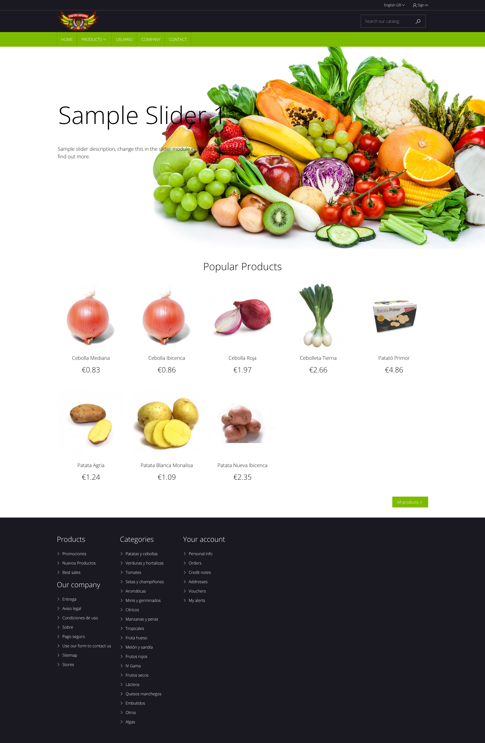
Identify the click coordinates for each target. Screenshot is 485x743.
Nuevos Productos (79, 563)
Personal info (200, 553)
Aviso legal (71, 608)
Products (91, 39)
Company (150, 39)
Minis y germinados (143, 600)
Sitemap (69, 655)
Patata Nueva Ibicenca (242, 465)
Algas (130, 722)
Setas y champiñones (145, 581)
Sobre (67, 627)
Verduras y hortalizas (144, 563)
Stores (68, 664)
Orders (195, 563)
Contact (178, 39)
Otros (131, 712)
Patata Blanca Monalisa (166, 465)
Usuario (124, 39)
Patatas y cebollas (142, 553)
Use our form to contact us (86, 646)
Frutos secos (137, 675)
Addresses (198, 581)
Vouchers (197, 591)
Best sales (71, 572)
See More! (81, 179)
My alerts (197, 600)
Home (67, 39)
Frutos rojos (136, 656)
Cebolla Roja (243, 357)
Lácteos (132, 684)
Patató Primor (394, 357)
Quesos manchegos (143, 694)
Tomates (133, 572)
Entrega (69, 599)
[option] (242, 148)
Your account (204, 539)
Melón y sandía (139, 647)
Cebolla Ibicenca (166, 357)
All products (410, 502)
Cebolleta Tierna (318, 357)
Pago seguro (73, 636)
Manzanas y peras (142, 619)
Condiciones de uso (80, 618)
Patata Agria (90, 465)
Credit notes (200, 572)
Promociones (74, 553)
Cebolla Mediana (91, 357)
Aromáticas (136, 591)
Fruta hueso (136, 637)
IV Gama (133, 666)
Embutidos (135, 703)
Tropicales (135, 628)
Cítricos (132, 609)
